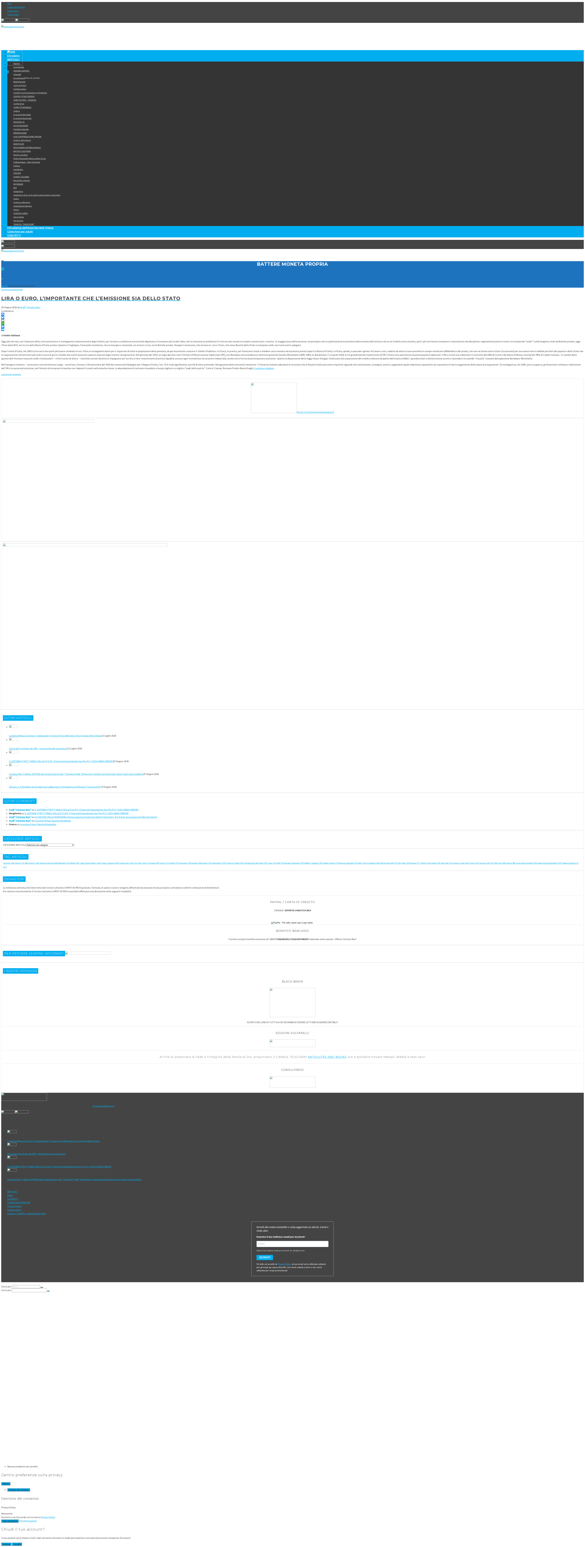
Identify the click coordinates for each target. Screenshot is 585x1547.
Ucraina (484, 863)
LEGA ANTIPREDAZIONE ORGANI (27, 136)
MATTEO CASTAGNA (22, 151)
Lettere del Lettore (22, 140)
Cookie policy (13, 11)
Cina (137, 863)
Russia (415, 863)
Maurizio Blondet (348, 863)
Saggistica (18, 191)
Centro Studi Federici (90, 863)
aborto (19, 863)
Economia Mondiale (22, 114)
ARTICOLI (13, 59)
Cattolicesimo (19, 89)
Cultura (16, 111)
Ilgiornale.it (219, 863)
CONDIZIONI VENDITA (16, 7)
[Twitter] (292, 317)
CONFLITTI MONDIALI (22, 107)
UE (494, 863)
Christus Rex (126, 863)
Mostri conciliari (20, 154)
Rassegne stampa (21, 180)
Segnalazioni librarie (22, 206)
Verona (510, 863)
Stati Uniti (446, 863)
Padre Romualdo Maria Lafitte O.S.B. (29, 158)
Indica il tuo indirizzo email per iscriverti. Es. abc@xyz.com (281, 1251)
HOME (11, 52)
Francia (164, 863)
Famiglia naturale (21, 129)
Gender (174, 863)
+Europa (8, 863)
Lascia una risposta (11, 374)
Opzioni (5, 1484)
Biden (75, 863)
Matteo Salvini (331, 863)
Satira (16, 198)
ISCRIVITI (264, 1257)
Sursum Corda (461, 863)
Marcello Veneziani (294, 863)
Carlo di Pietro (19, 85)
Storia (16, 209)
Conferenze (18, 103)
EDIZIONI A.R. (19, 122)
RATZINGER (18, 184)
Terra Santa (18, 217)
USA (501, 863)
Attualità (17, 74)
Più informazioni (28, 1520)
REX (15, 187)
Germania (185, 863)
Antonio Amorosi (48, 863)
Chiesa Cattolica (109, 863)
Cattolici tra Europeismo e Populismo (30, 92)
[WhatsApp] (292, 323)
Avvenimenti (19, 78)
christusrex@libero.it (103, 1106)
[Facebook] (292, 314)
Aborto (16, 63)
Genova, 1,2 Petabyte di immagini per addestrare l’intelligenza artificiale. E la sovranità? (55, 786)
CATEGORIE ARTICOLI (14, 844)
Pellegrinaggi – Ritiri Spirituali (26, 162)
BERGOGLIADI (19, 81)
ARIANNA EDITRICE (21, 70)
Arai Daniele (18, 67)
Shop (9, 3)
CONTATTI (14, 235)
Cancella (17, 1544)
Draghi (154, 863)
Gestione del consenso (19, 1490)
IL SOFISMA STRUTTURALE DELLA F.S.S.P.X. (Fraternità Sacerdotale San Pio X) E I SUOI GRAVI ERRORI (61, 761)
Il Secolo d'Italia (235, 863)
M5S (280, 863)
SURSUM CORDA (20, 213)
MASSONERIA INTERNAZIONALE (27, 147)
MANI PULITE (18, 144)
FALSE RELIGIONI (20, 125)
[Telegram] (292, 329)
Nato (362, 863)
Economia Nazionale (22, 118)
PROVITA (17, 173)
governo (196, 863)
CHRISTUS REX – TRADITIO (24, 100)
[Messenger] (292, 326)
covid (145, 863)
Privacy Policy (13, 14)
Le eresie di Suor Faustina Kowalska (52, 820)
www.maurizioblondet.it (550, 863)
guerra (207, 863)
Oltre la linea (387, 863)
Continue (6, 1544)
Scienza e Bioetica (21, 202)
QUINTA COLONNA (21, 176)
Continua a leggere (264, 368)
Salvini (426, 863)
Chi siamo (13, 55)
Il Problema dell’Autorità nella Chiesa (30, 227)
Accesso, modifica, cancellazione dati (26, 1213)
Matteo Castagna (313, 863)
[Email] (292, 320)
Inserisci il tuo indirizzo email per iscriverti (281, 1237)
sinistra (435, 863)
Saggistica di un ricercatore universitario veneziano (36, 195)
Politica (16, 165)
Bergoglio (64, 863)
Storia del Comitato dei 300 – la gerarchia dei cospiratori (38, 748)
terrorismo (18, 220)
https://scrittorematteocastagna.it (315, 412)
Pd (397, 863)
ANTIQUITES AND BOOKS (327, 1057)
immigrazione (251, 863)
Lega (272, 863)
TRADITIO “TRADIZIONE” (24, 224)
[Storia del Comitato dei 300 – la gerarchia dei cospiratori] (295, 742)
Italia (263, 863)
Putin (405, 863)
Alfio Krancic (32, 863)
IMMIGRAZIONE (20, 133)
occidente (373, 863)
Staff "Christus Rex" (30, 307)
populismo (18, 169)
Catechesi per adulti (20, 231)
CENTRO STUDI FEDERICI (24, 96)
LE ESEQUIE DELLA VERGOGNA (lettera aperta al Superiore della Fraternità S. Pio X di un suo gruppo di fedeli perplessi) (95, 816)
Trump (474, 863)
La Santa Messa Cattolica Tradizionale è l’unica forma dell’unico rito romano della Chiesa (55, 735)
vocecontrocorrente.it (526, 863)
